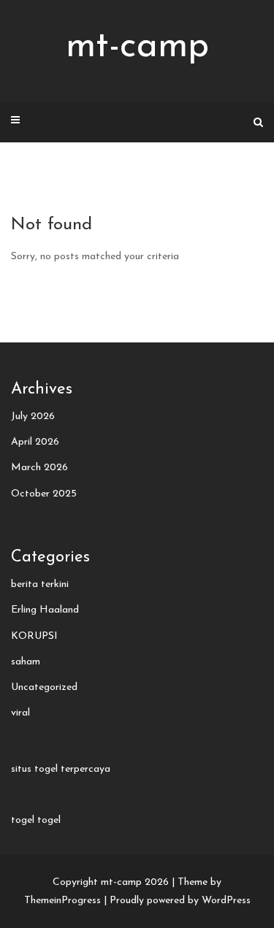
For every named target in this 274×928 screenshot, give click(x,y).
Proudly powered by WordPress (180, 900)
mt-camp (137, 47)
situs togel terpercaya (60, 769)
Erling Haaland (45, 610)
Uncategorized (44, 687)
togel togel (36, 820)
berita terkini (40, 584)
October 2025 (44, 493)
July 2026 (33, 416)
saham (25, 661)
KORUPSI (34, 636)
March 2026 (39, 467)
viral (20, 712)
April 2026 (35, 442)
